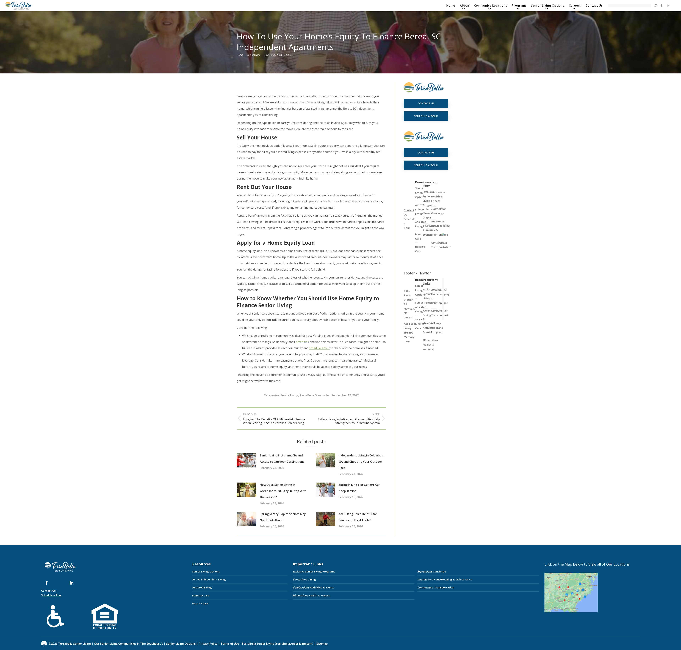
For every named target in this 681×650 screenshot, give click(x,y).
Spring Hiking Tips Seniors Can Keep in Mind (359, 488)
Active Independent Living (209, 579)
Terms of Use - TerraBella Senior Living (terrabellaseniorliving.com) (267, 644)
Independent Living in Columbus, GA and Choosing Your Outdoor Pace (361, 461)
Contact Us (48, 590)
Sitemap (322, 644)
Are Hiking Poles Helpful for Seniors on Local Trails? (358, 517)
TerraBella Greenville (314, 395)
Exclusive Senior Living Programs (429, 198)
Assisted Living (202, 587)
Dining (430, 215)
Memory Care (200, 595)
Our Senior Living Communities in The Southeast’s (128, 644)
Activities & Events (313, 587)
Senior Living (289, 395)
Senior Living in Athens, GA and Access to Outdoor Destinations (282, 458)
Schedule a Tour (51, 595)
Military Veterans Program (437, 327)
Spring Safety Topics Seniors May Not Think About (283, 517)
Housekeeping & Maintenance (444, 579)
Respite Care (200, 603)
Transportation (441, 245)
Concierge (438, 211)
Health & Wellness (430, 344)
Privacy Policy (208, 644)
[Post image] (246, 460)
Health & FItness (438, 196)
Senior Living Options (206, 571)
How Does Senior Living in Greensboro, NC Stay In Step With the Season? (283, 491)
